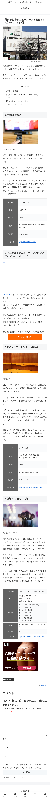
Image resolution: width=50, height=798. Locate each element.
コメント (8, 712)
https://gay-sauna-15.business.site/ (30, 487)
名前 (5, 739)
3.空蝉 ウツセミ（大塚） (15, 104)
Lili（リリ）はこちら (25, 337)
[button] (45, 428)
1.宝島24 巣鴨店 (12, 91)
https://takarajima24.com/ (27, 242)
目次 (22, 86)
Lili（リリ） (8, 295)
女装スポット (9, 680)
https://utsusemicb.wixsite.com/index (31, 637)
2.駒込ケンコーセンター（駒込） (18, 101)
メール (5, 747)
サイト (5, 756)
